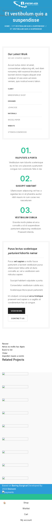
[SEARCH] (48, 10)
